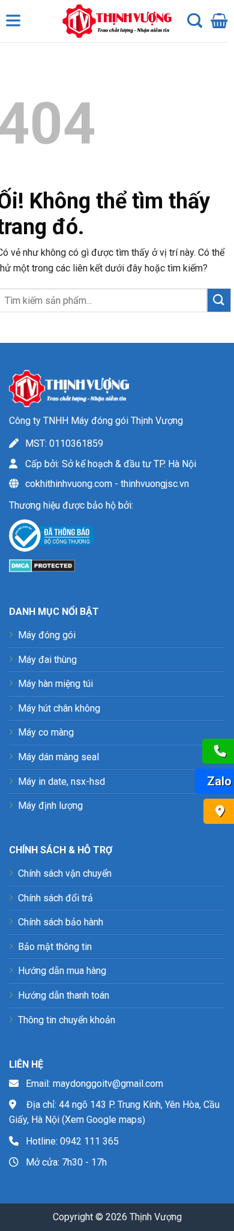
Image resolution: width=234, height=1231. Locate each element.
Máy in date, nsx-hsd (61, 781)
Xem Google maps (103, 1119)
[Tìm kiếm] (194, 21)
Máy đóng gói (47, 635)
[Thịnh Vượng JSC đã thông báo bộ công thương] (51, 537)
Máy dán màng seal (58, 757)
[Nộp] (219, 300)
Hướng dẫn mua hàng (62, 970)
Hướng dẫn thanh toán (63, 995)
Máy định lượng (50, 805)
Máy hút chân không (59, 708)
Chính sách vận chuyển (65, 873)
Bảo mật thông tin (55, 946)
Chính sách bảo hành (60, 922)
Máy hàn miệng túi (55, 683)
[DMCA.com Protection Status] (42, 565)
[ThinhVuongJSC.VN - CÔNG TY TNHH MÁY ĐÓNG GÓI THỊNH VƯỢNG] (114, 21)
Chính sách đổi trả (55, 898)
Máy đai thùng (47, 659)
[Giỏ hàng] (219, 21)
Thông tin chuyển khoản (66, 1020)
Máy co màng (46, 732)
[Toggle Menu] (15, 23)
